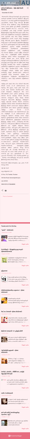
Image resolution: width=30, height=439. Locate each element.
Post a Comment (7, 196)
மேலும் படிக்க (25, 244)
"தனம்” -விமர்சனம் (7, 230)
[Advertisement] (15, 209)
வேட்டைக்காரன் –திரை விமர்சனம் (11, 311)
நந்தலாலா (4, 271)
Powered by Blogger (16, 436)
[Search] (28, 3)
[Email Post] (6, 191)
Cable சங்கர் (10, 2)
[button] (28, 8)
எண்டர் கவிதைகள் (7, 393)
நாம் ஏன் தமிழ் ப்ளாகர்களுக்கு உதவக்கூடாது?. (10, 413)
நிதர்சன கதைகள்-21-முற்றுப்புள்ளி (12, 331)
